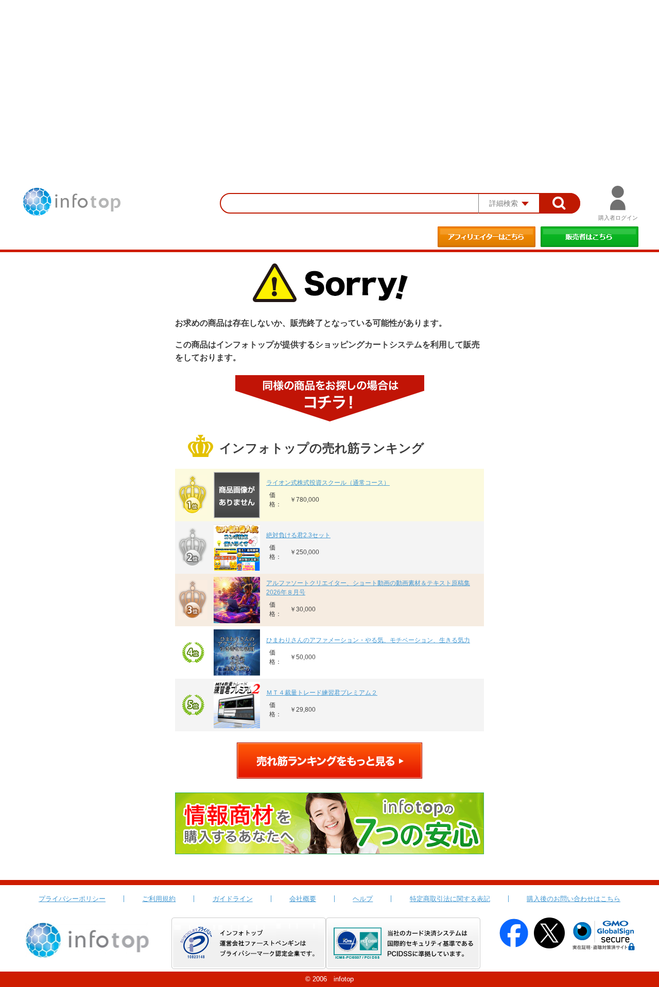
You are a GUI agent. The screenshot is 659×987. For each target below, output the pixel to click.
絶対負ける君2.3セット (298, 535)
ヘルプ (363, 899)
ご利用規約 (159, 899)
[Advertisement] (329, 77)
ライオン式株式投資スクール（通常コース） (328, 482)
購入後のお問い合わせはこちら (573, 899)
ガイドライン (233, 899)
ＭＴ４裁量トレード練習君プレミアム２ (321, 692)
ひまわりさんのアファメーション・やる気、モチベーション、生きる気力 (368, 640)
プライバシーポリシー (72, 899)
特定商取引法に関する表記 (450, 899)
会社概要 (302, 899)
